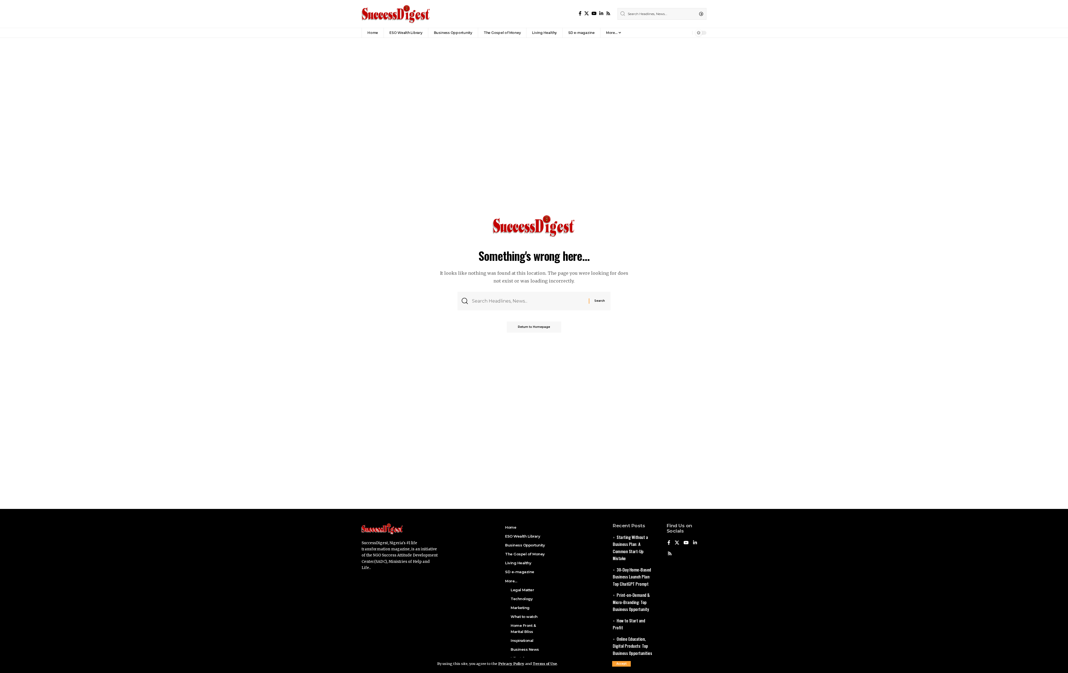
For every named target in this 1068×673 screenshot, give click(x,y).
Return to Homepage (534, 327)
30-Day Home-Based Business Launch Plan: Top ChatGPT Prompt (632, 576)
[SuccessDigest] (396, 14)
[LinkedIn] (601, 13)
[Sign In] (676, 33)
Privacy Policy (511, 663)
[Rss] (608, 13)
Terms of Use (545, 663)
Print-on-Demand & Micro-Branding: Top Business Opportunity (631, 602)
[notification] (686, 33)
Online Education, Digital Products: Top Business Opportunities (632, 646)
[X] (586, 13)
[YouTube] (594, 13)
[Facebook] (580, 13)
